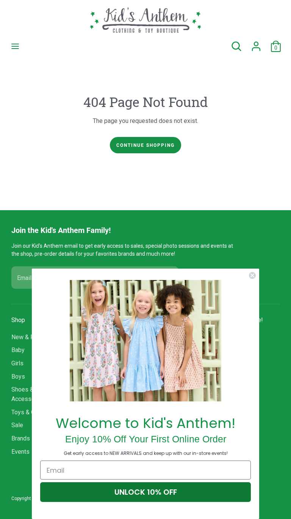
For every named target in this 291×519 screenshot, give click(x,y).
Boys (18, 376)
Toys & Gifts (27, 412)
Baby (18, 350)
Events (20, 451)
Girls (17, 363)
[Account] (256, 43)
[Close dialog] (252, 275)
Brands (20, 438)
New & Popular (31, 337)
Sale (17, 425)
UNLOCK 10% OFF (145, 492)
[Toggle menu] (15, 46)
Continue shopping (145, 145)
